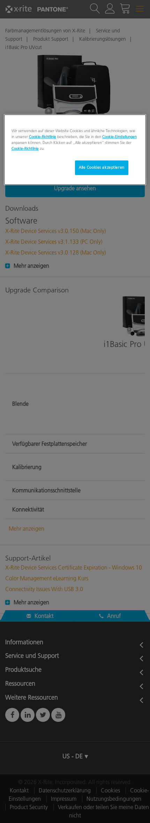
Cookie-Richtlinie (42, 137)
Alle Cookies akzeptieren (102, 167)
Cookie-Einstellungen (119, 137)
